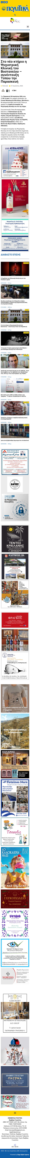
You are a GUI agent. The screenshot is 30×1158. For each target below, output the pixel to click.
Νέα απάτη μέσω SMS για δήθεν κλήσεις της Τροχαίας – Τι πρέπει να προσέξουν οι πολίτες (13, 395)
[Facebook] (4, 2)
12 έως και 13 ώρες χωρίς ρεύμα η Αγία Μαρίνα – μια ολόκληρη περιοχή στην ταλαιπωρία (14, 348)
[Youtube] (7, 2)
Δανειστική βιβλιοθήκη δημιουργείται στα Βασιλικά (15, 440)
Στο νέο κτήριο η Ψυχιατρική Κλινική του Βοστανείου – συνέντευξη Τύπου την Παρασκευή (14, 326)
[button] (27, 26)
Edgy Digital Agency (23, 1154)
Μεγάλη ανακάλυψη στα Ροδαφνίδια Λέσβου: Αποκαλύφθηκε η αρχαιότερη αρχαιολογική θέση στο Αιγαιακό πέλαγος (14, 302)
